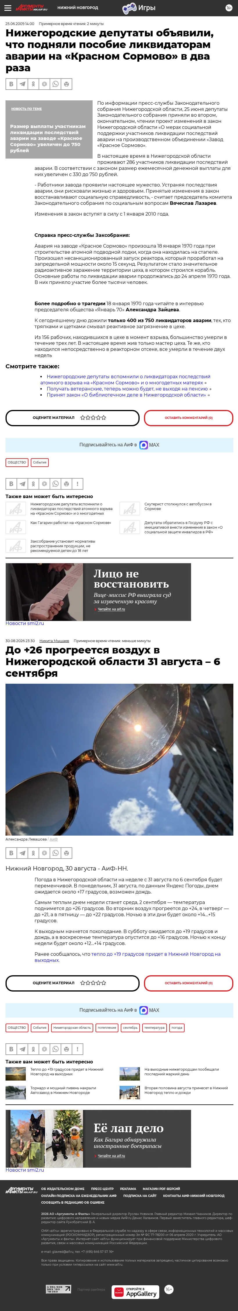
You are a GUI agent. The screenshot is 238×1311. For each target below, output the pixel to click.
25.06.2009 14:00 (20, 24)
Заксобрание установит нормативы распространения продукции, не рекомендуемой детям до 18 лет (62, 546)
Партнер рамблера (91, 1289)
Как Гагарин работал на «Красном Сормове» (70, 523)
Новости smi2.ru (25, 623)
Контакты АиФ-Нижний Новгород (193, 1196)
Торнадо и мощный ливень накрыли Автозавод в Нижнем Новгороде (63, 1090)
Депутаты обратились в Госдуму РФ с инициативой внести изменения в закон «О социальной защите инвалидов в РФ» (184, 527)
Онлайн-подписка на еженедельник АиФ (79, 1196)
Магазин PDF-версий (161, 1189)
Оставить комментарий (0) (189, 418)
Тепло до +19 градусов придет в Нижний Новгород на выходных (66, 1071)
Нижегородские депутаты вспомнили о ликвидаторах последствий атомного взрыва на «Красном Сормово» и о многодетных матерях (125, 380)
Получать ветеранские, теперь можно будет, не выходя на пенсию (127, 389)
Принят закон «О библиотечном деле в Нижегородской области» (126, 395)
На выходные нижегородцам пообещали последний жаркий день (182, 1071)
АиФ (54, 839)
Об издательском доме (62, 1189)
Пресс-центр (102, 1189)
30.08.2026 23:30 (20, 641)
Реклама (128, 1189)
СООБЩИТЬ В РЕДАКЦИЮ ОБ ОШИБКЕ (72, 1203)
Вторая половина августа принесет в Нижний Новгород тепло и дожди (186, 1090)
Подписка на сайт (139, 1196)
